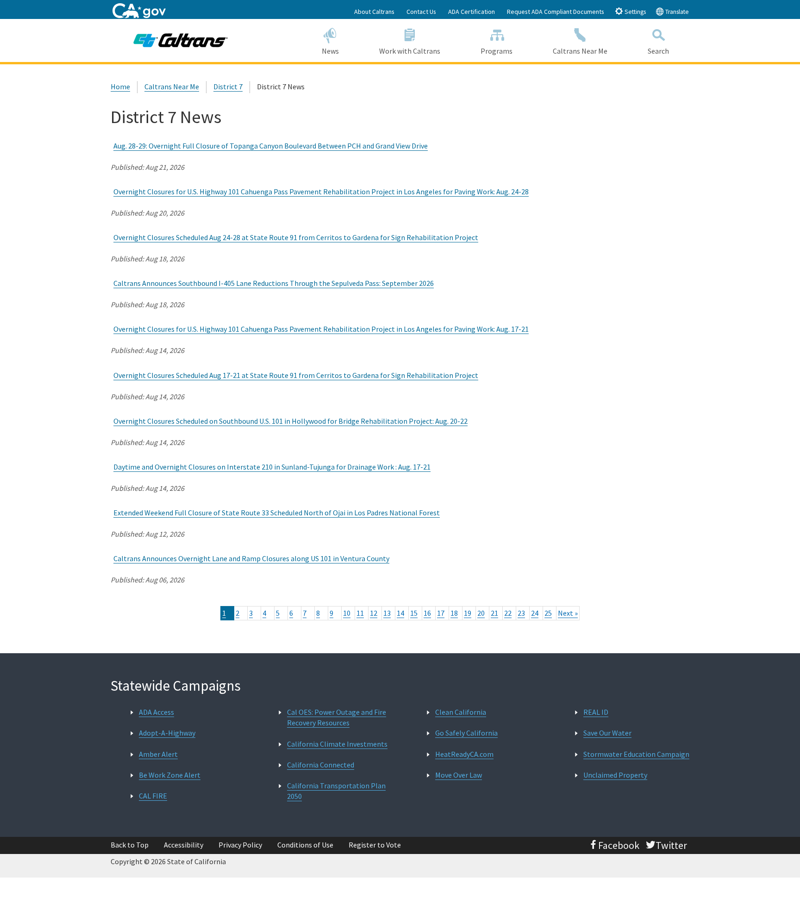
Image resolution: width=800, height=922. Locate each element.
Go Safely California (466, 732)
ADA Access (156, 712)
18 (454, 613)
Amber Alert (158, 754)
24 (534, 613)
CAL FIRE (153, 795)
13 (387, 613)
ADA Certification (471, 11)
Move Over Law (458, 775)
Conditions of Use (305, 844)
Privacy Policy (240, 844)
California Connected (320, 764)
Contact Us (421, 11)
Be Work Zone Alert (169, 775)
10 (346, 613)
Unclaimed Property (615, 775)
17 (440, 613)
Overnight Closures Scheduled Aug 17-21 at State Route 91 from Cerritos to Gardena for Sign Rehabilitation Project (295, 375)
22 (508, 613)
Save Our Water (607, 732)
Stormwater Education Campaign (636, 754)
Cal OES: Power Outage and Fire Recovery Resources (336, 717)
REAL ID (595, 712)
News (330, 51)
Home (120, 86)
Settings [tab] (634, 12)
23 (521, 613)
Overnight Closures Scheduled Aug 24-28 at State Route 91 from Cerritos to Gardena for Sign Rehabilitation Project (295, 237)
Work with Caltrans (409, 51)
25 (548, 613)
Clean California (460, 712)
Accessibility (183, 844)
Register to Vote (375, 844)
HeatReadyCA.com (464, 754)
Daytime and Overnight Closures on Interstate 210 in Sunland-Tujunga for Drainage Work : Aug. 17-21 (272, 466)
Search (658, 51)
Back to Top (130, 844)
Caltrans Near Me (580, 51)
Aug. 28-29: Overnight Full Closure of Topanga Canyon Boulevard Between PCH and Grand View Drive (270, 145)
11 (360, 613)
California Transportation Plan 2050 (336, 791)
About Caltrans (374, 11)
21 (494, 613)
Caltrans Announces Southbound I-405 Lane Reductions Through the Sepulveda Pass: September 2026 (273, 283)
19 (467, 613)
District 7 (228, 86)
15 (414, 613)
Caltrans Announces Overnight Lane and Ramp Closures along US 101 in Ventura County (251, 558)
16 (427, 613)
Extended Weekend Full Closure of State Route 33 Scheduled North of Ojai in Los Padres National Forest (276, 512)
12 (373, 613)
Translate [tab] (676, 12)
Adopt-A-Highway (167, 732)
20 (481, 613)
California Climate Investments (337, 744)
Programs (496, 51)
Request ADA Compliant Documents (555, 11)
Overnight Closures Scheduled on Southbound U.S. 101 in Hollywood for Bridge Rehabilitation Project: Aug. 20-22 (290, 421)
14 (400, 613)
